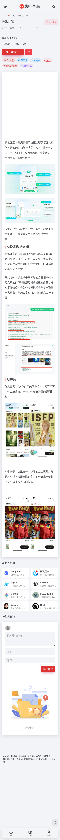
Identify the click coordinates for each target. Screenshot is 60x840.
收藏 (52, 22)
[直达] (27, 573)
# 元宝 (47, 60)
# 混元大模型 (10, 65)
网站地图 (22, 758)
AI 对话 (20, 15)
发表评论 (48, 668)
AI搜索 (44, 147)
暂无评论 (10, 616)
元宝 (12, 142)
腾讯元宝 (10, 253)
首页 (5, 15)
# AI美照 (36, 60)
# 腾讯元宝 (26, 65)
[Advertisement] (30, 107)
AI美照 (44, 152)
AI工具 (12, 15)
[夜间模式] (55, 822)
